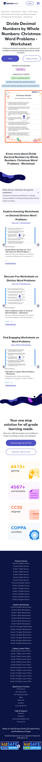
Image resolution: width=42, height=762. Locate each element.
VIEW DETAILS (10, 263)
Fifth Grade (32, 12)
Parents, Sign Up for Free (21, 443)
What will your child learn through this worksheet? (18, 191)
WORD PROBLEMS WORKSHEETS (20, 82)
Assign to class (32, 59)
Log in (30, 3)
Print (10, 59)
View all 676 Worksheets (21, 345)
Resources (5, 12)
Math (25, 12)
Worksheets (16, 12)
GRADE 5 (21, 69)
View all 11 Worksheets (21, 223)
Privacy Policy (21, 729)
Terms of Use (8, 729)
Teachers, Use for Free (21, 452)
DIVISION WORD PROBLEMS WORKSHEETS (20, 86)
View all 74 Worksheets (21, 284)
